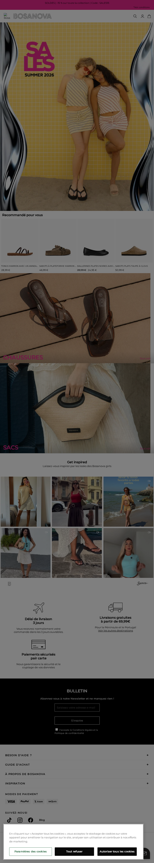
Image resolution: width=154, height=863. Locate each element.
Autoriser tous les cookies (117, 851)
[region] (73, 842)
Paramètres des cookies (30, 851)
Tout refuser (74, 851)
